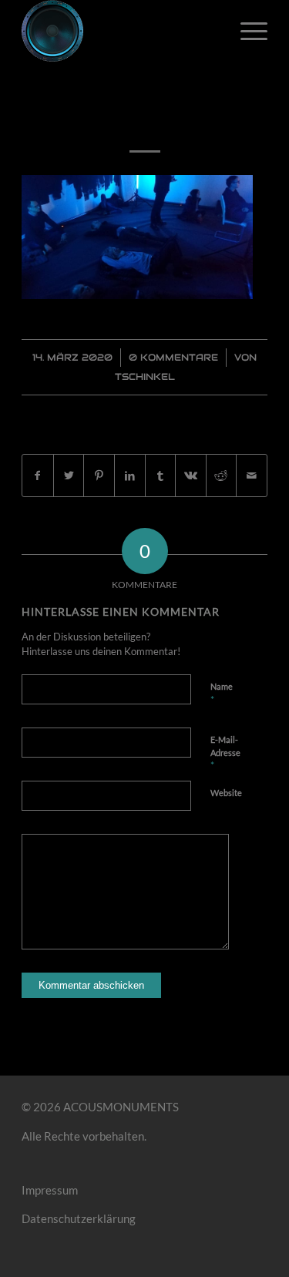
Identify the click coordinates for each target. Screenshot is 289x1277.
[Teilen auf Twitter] (69, 476)
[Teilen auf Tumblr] (161, 476)
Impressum (50, 1190)
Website (226, 793)
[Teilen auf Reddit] (222, 476)
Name (221, 693)
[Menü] (246, 31)
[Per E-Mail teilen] (252, 476)
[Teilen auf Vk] (191, 476)
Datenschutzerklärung (79, 1218)
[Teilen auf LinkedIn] (130, 476)
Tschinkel (145, 376)
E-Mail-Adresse (225, 752)
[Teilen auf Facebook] (37, 476)
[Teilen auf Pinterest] (99, 476)
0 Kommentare (173, 357)
